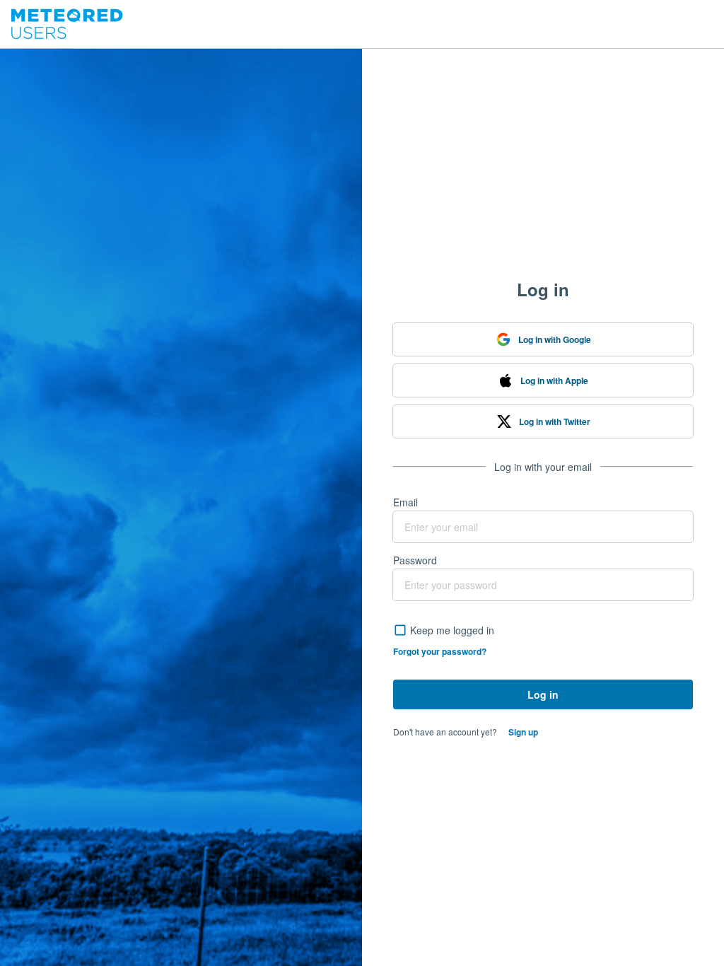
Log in (543, 694)
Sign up (523, 732)
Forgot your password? (439, 651)
